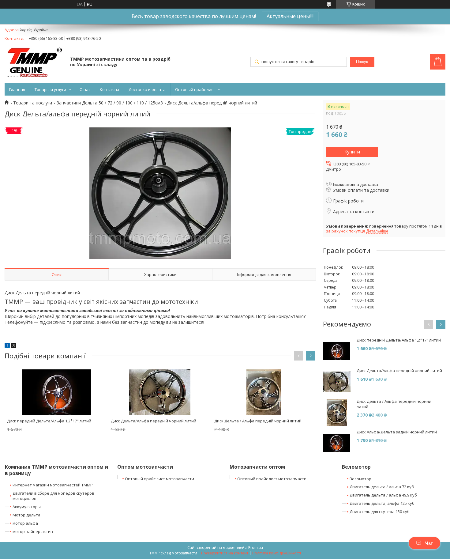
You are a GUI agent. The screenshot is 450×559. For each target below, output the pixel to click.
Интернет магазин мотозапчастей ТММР (53, 485)
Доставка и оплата (147, 89)
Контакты (109, 89)
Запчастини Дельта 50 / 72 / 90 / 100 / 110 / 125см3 (110, 103)
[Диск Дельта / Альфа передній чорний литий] (263, 392)
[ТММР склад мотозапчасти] (34, 62)
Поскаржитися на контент (224, 553)
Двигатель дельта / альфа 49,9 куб (383, 495)
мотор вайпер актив (33, 531)
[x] (13, 346)
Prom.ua (255, 547)
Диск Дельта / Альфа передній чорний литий (258, 421)
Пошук (362, 61)
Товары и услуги (50, 89)
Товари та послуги (32, 103)
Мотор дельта (26, 515)
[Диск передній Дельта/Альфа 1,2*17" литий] (56, 392)
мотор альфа (25, 523)
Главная (17, 89)
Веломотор (360, 479)
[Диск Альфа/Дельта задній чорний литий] (337, 443)
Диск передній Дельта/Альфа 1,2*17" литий (49, 421)
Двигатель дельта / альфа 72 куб (382, 486)
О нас (85, 89)
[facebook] (7, 346)
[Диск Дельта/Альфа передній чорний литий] (160, 392)
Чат (429, 543)
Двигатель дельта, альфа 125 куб (382, 503)
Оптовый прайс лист (195, 89)
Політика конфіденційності (276, 553)
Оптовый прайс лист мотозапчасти (159, 479)
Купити (352, 152)
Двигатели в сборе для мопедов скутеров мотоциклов (53, 495)
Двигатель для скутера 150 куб (380, 511)
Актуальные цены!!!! (290, 16)
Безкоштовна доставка (355, 184)
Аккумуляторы (27, 506)
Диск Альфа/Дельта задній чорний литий (397, 432)
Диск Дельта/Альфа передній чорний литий (153, 421)
